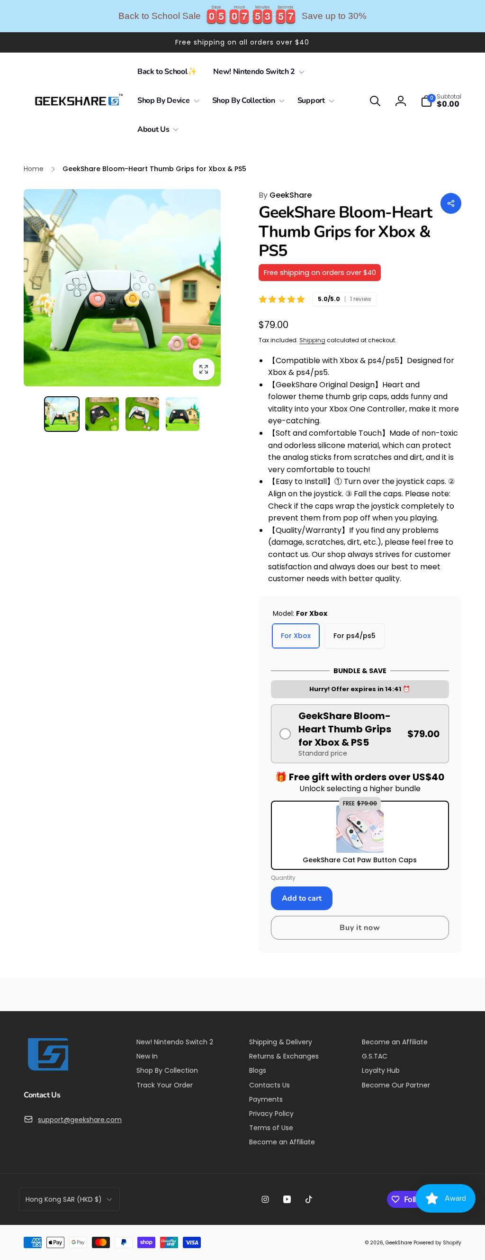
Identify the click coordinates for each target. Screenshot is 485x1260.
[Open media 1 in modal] (122, 287)
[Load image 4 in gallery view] (182, 414)
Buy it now (360, 927)
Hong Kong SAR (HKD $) (64, 1199)
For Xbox (296, 635)
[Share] (450, 203)
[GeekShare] (47, 1070)
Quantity (283, 878)
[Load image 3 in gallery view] (142, 414)
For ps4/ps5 (354, 635)
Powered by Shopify (437, 1242)
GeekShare (285, 195)
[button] (257, 71)
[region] (242, 16)
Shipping (312, 340)
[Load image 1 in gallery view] (62, 414)
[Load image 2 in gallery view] (102, 414)
